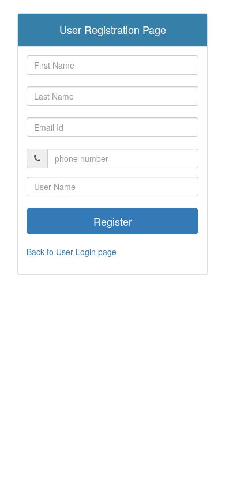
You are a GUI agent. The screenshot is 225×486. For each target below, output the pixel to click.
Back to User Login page (72, 251)
